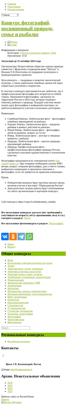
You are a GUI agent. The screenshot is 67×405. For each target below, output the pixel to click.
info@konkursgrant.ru (21, 369)
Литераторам (14, 285)
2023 (9, 391)
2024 (9, 388)
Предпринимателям (18, 302)
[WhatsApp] (29, 236)
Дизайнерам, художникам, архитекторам (29, 277)
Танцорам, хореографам (20, 314)
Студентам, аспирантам (20, 311)
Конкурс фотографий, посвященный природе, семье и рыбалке (27, 28)
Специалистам (15, 305)
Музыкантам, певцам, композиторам (26, 291)
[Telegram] (21, 236)
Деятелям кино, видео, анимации (25, 268)
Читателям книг (15, 319)
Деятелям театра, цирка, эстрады (24, 274)
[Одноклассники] (13, 236)
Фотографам (14, 316)
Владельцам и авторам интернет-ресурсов (29, 263)
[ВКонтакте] (5, 236)
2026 (9, 382)
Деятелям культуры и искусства (24, 271)
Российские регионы (18, 341)
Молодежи (13, 288)
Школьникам (14, 322)
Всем (10, 260)
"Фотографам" (56, 223)
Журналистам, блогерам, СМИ (23, 282)
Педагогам (13, 299)
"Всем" (27, 218)
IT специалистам (16, 308)
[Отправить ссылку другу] (12, 44)
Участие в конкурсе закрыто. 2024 (38, 53)
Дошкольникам (15, 280)
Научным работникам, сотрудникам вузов (29, 294)
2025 (9, 385)
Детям (10, 266)
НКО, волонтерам (17, 297)
